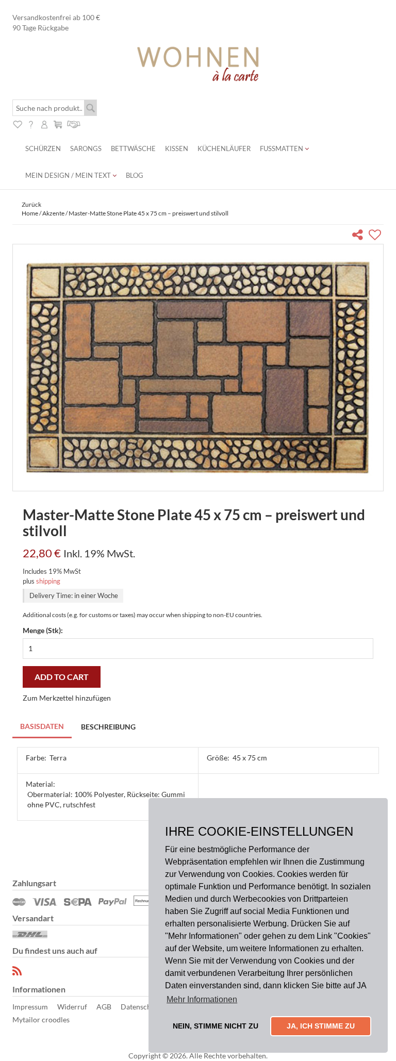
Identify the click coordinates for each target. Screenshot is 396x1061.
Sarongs (86, 148)
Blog (134, 175)
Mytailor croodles (41, 1019)
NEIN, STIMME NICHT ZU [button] (215, 1026)
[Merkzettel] (17, 123)
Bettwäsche (133, 148)
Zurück (31, 204)
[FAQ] (31, 123)
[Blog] (17, 971)
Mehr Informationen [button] (202, 999)
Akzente (53, 213)
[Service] (74, 123)
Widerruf (72, 1006)
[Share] (359, 236)
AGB (103, 1006)
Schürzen (43, 148)
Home (30, 213)
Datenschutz (141, 1006)
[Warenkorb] (58, 123)
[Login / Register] (44, 123)
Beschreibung (108, 726)
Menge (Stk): (43, 630)
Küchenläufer (224, 148)
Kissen (176, 148)
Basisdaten (42, 726)
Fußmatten (282, 148)
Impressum (30, 1006)
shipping (48, 581)
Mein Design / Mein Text (68, 175)
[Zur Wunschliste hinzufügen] (376, 236)
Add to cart (62, 677)
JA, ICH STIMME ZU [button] (321, 1026)
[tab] (42, 727)
